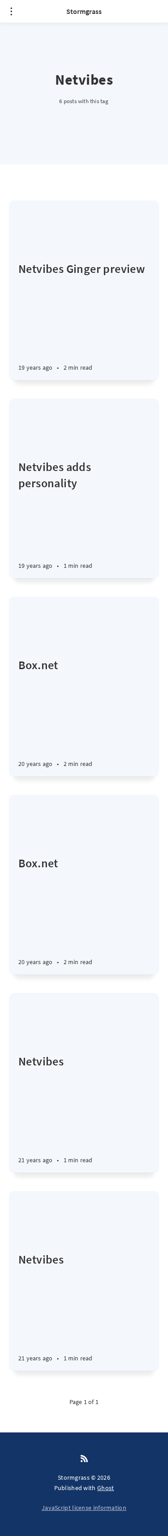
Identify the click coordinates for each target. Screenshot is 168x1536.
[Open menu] (11, 11)
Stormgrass (84, 11)
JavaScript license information (84, 1508)
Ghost (105, 1488)
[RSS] (84, 1459)
